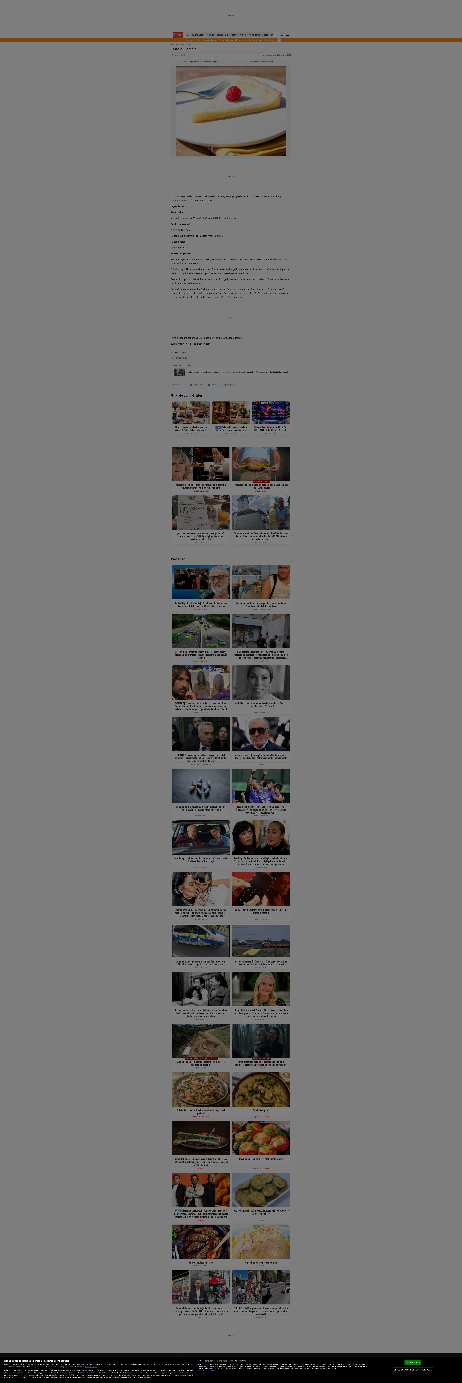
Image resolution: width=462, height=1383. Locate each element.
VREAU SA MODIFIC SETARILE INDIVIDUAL (413, 1370)
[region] (231, 1370)
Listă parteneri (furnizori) (207, 1370)
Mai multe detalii (91, 1367)
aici (55, 1375)
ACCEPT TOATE (413, 1362)
